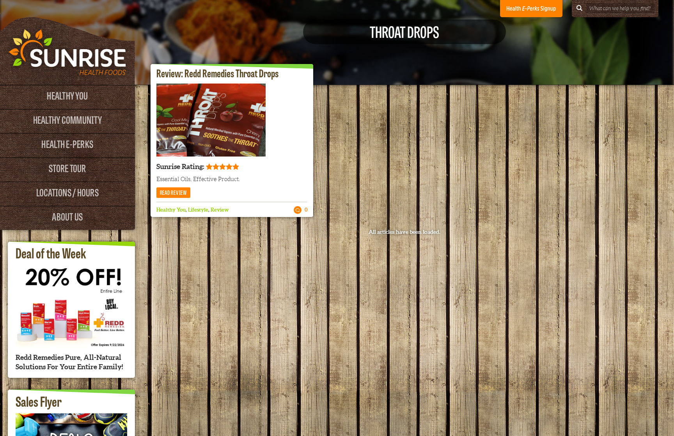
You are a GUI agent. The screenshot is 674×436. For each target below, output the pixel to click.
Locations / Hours (67, 191)
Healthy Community (67, 119)
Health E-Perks (67, 143)
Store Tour (67, 167)
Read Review (173, 192)
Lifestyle (198, 210)
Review (220, 210)
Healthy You (67, 95)
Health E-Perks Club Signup (531, 8)
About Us (67, 216)
